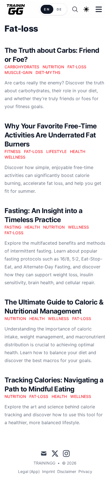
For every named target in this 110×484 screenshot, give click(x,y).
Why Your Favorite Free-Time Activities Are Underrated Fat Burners (51, 135)
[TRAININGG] (17, 9)
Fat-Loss (33, 151)
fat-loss (76, 66)
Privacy (85, 471)
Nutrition (54, 227)
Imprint (48, 471)
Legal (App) (29, 471)
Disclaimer (66, 471)
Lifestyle (56, 151)
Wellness (15, 157)
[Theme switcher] (86, 9)
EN (47, 9)
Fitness (13, 151)
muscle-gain (18, 72)
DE (59, 9)
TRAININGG (44, 463)
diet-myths (48, 72)
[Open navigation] (98, 9)
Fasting (13, 227)
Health (77, 151)
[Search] (75, 9)
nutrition (53, 66)
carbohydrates (22, 66)
